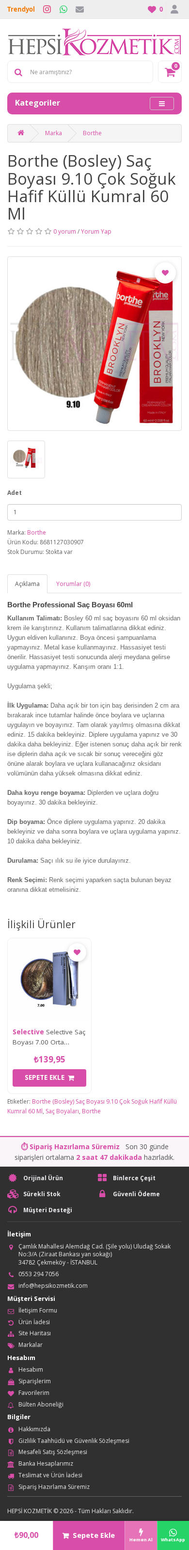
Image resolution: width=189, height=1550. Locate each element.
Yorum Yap (96, 231)
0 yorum (64, 231)
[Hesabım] (174, 9)
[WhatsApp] (63, 9)
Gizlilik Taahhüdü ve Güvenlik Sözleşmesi (73, 1441)
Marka (53, 133)
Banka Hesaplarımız (45, 1463)
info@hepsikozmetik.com (53, 1285)
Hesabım (30, 1369)
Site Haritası (34, 1333)
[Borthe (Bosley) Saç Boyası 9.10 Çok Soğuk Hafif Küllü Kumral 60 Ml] (94, 343)
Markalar (30, 1345)
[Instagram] (47, 9)
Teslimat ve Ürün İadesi (50, 1475)
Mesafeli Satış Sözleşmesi (52, 1452)
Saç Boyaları (62, 1111)
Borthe (92, 133)
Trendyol (21, 9)
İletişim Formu (37, 1310)
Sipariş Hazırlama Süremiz (54, 1487)
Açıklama (27, 584)
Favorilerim (33, 1393)
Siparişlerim (34, 1381)
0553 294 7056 (38, 1274)
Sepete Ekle (94, 1535)
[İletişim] (80, 9)
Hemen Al (141, 1539)
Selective (28, 1032)
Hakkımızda (34, 1429)
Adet (14, 493)
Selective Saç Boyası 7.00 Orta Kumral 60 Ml (49, 1042)
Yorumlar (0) (73, 584)
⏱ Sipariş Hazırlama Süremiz (70, 1146)
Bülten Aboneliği (40, 1404)
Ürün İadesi (34, 1322)
